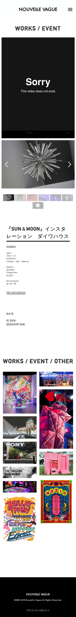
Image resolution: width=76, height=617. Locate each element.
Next (69, 164)
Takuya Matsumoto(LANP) (50, 132)
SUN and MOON (16, 132)
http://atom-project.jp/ (16, 292)
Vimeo (38, 136)
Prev (7, 164)
